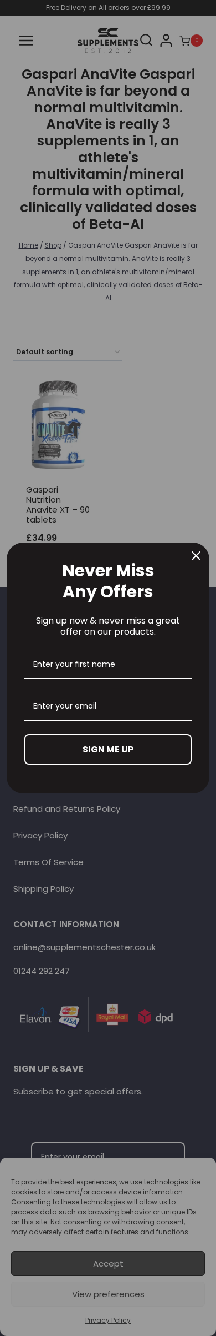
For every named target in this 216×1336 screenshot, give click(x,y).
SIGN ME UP (108, 749)
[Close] (196, 556)
